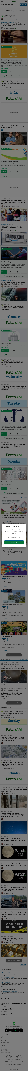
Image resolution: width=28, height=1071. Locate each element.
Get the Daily (14, 542)
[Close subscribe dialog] (22, 526)
